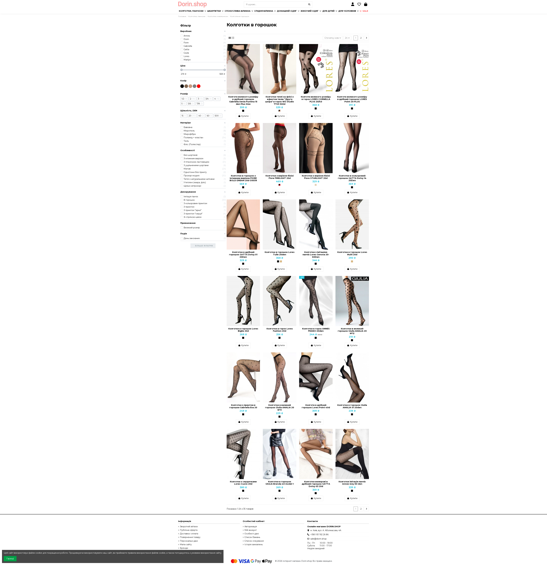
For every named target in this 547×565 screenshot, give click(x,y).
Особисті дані (251, 533)
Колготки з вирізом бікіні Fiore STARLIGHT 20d (316, 176)
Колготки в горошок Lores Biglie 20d (243, 329)
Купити (245, 116)
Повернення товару (190, 537)
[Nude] (316, 185)
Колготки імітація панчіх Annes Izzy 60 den (352, 482)
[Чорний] (182, 86)
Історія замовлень (253, 544)
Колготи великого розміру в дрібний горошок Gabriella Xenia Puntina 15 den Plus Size (243, 100)
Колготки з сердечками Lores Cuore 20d (243, 482)
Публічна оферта (188, 530)
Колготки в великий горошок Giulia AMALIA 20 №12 (352, 331)
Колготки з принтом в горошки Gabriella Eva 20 (243, 406)
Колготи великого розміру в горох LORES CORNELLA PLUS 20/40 (316, 99)
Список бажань (252, 537)
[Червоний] (198, 86)
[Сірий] (194, 86)
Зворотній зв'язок (189, 526)
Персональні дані (189, 541)
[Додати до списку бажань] (257, 48)
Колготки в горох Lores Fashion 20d (280, 329)
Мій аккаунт (250, 530)
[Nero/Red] (279, 185)
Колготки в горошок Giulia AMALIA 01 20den (352, 406)
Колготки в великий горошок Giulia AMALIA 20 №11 (279, 407)
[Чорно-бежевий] (279, 111)
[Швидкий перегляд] (257, 53)
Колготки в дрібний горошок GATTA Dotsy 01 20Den (243, 254)
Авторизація (250, 526)
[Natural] (281, 261)
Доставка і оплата (189, 533)
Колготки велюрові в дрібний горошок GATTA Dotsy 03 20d (316, 484)
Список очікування (254, 541)
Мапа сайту (186, 544)
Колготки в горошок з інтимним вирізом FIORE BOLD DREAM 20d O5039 (243, 178)
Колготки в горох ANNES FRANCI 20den (316, 329)
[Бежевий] (190, 86)
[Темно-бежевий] (186, 86)
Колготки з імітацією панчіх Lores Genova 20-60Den (316, 254)
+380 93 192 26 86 (319, 534)
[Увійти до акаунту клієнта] (353, 4)
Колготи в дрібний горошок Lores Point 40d (316, 406)
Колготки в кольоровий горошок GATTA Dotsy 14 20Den (352, 178)
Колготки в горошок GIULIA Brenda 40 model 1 (280, 482)
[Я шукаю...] (309, 4)
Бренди (184, 548)
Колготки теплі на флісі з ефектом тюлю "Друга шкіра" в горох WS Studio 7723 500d (279, 100)
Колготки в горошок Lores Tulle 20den (279, 253)
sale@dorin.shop (318, 538)
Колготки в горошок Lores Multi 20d (352, 253)
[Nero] (243, 111)
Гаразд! (10, 558)
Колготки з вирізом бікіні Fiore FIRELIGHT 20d (280, 176)
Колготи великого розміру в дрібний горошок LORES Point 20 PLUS (352, 99)
